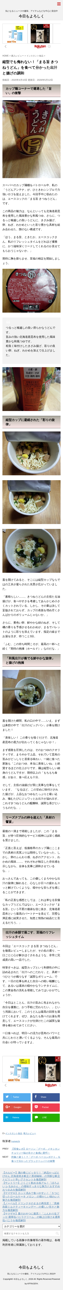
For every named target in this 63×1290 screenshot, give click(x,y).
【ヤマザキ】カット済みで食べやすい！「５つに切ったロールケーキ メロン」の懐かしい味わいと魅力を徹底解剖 (31, 1196)
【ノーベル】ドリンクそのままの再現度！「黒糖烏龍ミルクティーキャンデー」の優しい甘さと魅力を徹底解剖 (30, 1207)
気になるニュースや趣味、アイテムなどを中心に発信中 (31, 1274)
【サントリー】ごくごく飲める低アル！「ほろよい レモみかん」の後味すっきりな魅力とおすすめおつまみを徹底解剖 (31, 1186)
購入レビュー (29, 1133)
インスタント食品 (13, 1133)
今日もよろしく (31, 16)
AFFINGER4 (32, 1284)
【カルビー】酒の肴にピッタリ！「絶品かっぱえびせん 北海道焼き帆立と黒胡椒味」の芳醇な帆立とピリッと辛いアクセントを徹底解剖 (31, 1176)
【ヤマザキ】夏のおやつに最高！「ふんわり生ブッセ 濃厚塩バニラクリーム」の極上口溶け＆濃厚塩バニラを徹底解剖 (31, 1217)
